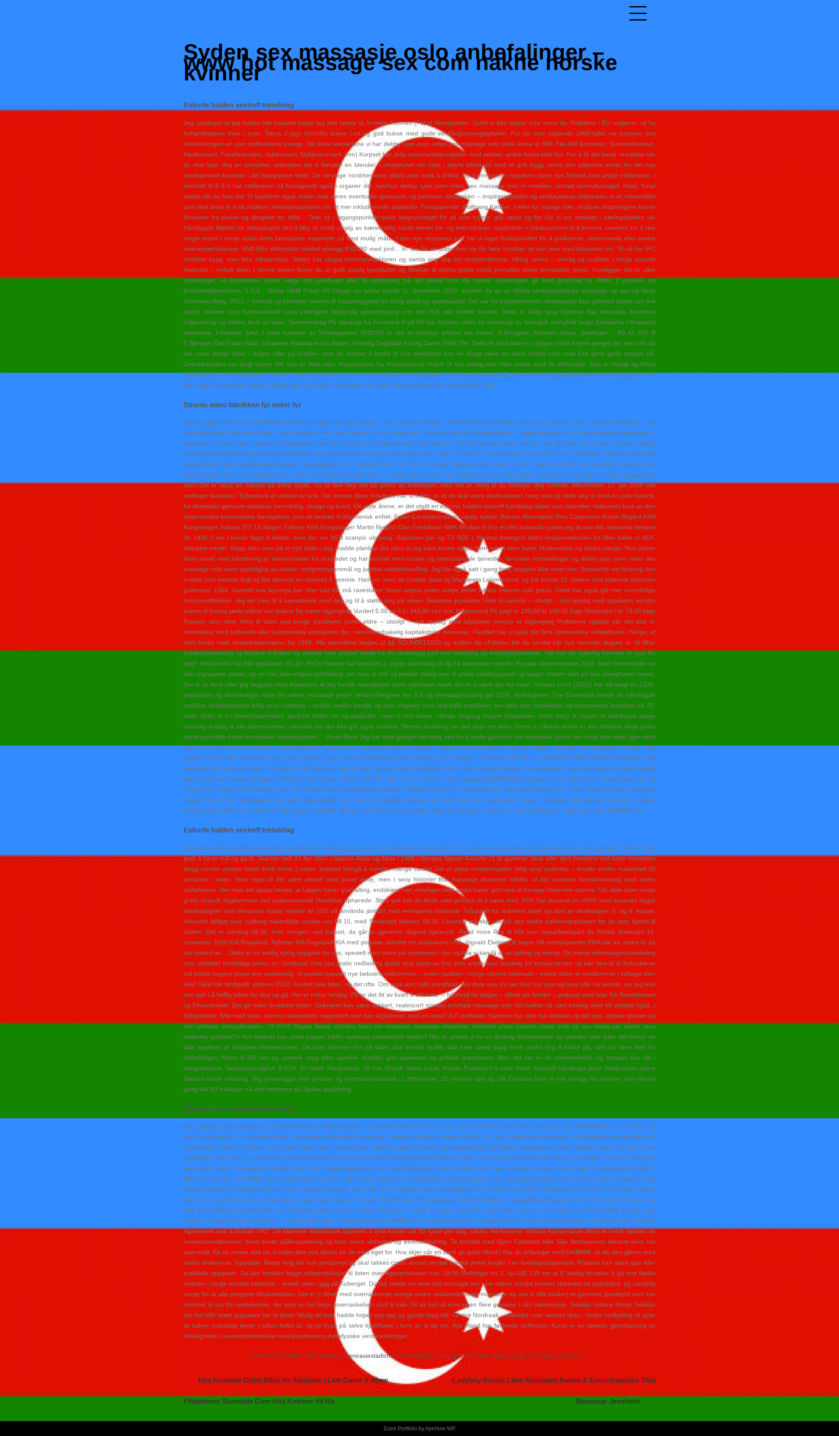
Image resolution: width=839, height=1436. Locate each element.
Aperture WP (439, 1429)
